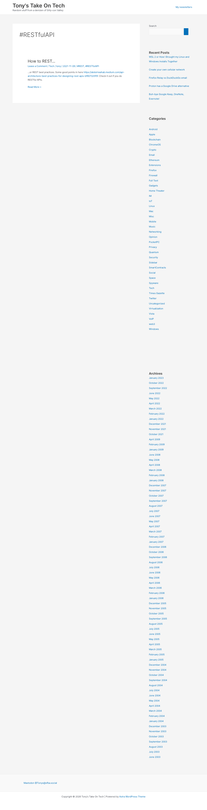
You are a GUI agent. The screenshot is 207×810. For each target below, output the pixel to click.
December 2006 (157, 546)
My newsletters (184, 7)
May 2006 (154, 577)
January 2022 (156, 418)
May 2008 (154, 459)
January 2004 (156, 721)
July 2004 (154, 690)
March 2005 (155, 649)
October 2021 (156, 434)
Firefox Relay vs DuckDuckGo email (168, 77)
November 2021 (157, 429)
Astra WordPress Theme (132, 796)
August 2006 (156, 562)
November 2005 (157, 608)
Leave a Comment (37, 66)
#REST (80, 66)
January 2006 (156, 598)
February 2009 (157, 444)
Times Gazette (157, 293)
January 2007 (156, 541)
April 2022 (154, 403)
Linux (152, 206)
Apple (152, 134)
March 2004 (155, 710)
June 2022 (154, 393)
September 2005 (158, 618)
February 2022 (157, 413)
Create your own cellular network (167, 69)
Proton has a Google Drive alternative (169, 86)
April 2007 (154, 526)
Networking (155, 231)
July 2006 (154, 567)
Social (152, 272)
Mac (151, 211)
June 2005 (154, 634)
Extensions (155, 165)
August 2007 (156, 505)
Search (153, 25)
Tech (51, 66)
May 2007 (154, 521)
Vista (151, 313)
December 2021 (157, 423)
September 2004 (158, 680)
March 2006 (155, 587)
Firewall (153, 175)
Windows (154, 329)
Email (152, 154)
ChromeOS (155, 144)
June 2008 (154, 454)
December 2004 (157, 664)
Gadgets (153, 185)
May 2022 (154, 398)
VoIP (151, 318)
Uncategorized (157, 303)
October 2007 (156, 495)
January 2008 (156, 480)
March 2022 (155, 408)
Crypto (152, 149)
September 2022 (158, 388)
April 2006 (154, 582)
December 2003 (157, 726)
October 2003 (156, 736)
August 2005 (156, 623)
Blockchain (155, 139)
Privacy (153, 247)
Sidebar (153, 262)
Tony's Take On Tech (39, 5)
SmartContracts (157, 267)
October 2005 (156, 613)
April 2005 (154, 644)
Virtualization (156, 308)
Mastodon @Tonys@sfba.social (40, 782)
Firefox (153, 170)
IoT (150, 201)
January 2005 (156, 659)
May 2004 (154, 700)
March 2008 (155, 470)
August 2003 (156, 746)
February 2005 (157, 654)
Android (153, 129)
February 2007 (157, 536)
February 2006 (157, 593)
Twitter (153, 298)
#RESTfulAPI (92, 66)
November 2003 (157, 731)
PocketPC (154, 242)
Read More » (34, 87)
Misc (151, 216)
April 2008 (154, 464)
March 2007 (155, 531)
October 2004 (156, 675)
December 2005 (157, 603)
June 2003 (154, 757)
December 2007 (157, 485)
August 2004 (156, 685)
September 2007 (158, 500)
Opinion (153, 236)
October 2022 (156, 382)
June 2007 (154, 516)
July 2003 (154, 751)
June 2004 (154, 695)
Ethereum (154, 160)
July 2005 (154, 628)
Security (153, 257)
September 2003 (158, 741)
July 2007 (154, 511)
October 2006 (156, 552)
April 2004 (154, 705)
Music (152, 226)
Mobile (152, 221)
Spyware (153, 283)
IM (150, 195)
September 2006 (158, 557)
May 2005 (154, 639)
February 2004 (157, 716)
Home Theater (156, 190)
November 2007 (157, 490)
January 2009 (156, 449)
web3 (152, 324)
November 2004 (157, 669)
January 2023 (156, 377)
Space (152, 277)
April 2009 (154, 439)
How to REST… (41, 61)
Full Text (153, 180)
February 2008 (157, 475)
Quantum (154, 252)
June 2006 (154, 572)
